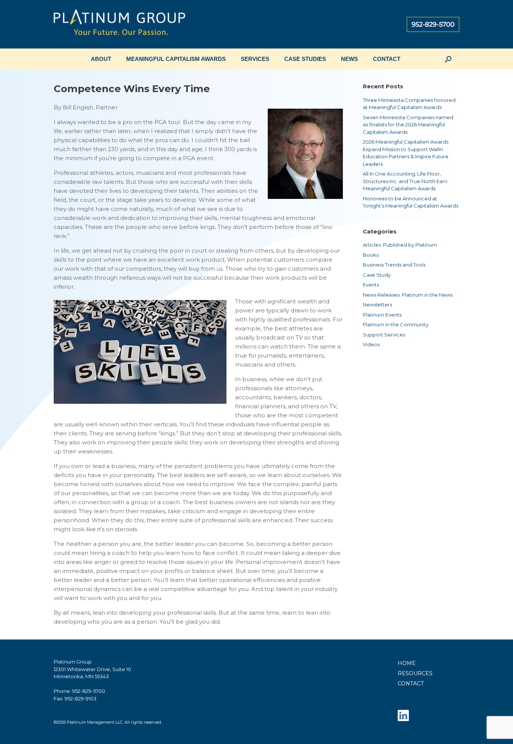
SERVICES (255, 59)
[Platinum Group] (119, 24)
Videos (371, 344)
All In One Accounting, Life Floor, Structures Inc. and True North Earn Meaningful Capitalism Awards (405, 181)
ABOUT (101, 59)
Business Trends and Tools (394, 265)
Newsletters (377, 305)
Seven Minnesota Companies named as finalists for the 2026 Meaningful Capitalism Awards (408, 124)
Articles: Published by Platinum (400, 245)
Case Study (377, 275)
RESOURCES (415, 673)
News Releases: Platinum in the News (408, 295)
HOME (407, 663)
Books (371, 255)
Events (371, 285)
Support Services (384, 335)
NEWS (349, 59)
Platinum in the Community (396, 324)
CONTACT (386, 59)
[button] (448, 58)
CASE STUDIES (305, 59)
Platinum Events (382, 315)
